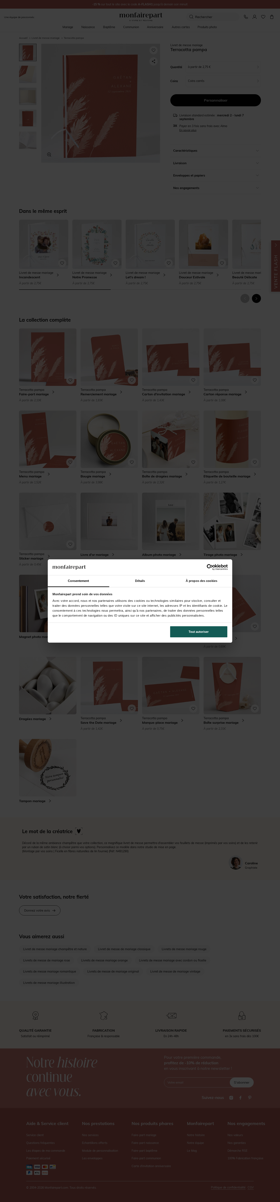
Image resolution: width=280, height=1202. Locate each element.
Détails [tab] (140, 581)
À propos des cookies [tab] (201, 581)
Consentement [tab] (78, 581)
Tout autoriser (199, 631)
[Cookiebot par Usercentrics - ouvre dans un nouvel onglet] (210, 567)
